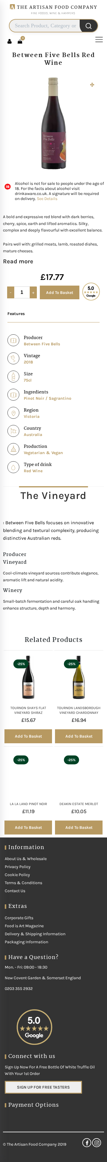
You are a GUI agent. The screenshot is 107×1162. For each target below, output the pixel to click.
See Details (47, 198)
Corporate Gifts (19, 917)
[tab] (53, 495)
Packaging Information (26, 941)
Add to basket (28, 736)
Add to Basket (59, 292)
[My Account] (9, 41)
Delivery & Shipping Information (35, 933)
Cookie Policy (17, 874)
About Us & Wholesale (26, 858)
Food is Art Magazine (24, 925)
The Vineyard (53, 495)
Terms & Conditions (23, 882)
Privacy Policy (18, 866)
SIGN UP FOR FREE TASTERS (43, 1087)
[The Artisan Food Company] (53, 16)
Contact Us (15, 890)
